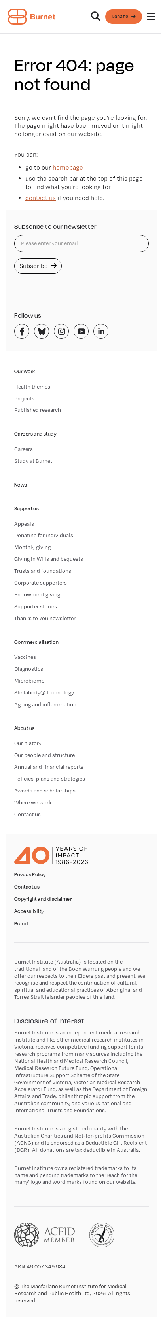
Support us (26, 508)
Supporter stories (35, 606)
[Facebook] (21, 331)
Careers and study (35, 434)
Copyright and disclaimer (43, 899)
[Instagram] (61, 331)
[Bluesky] (41, 331)
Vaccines (25, 657)
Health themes (32, 386)
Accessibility (29, 911)
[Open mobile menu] (151, 16)
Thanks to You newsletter (45, 618)
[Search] (95, 16)
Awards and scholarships (45, 790)
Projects (24, 398)
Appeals (24, 524)
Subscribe (34, 266)
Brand (21, 923)
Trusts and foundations (42, 571)
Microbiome (29, 680)
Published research (37, 410)
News (20, 485)
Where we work (32, 802)
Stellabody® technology (44, 692)
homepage (68, 167)
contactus (40, 198)
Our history (28, 743)
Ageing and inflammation (45, 704)
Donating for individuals (43, 535)
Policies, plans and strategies (49, 778)
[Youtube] (81, 331)
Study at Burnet (33, 461)
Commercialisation (36, 642)
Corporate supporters (40, 582)
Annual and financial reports (48, 767)
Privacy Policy (30, 874)
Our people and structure (44, 755)
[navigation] (81, 17)
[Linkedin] (100, 331)
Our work (24, 371)
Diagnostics (28, 669)
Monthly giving (32, 547)
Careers (23, 449)
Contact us (27, 814)
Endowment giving (37, 594)
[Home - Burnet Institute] (31, 17)
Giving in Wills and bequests (48, 559)
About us (24, 728)
